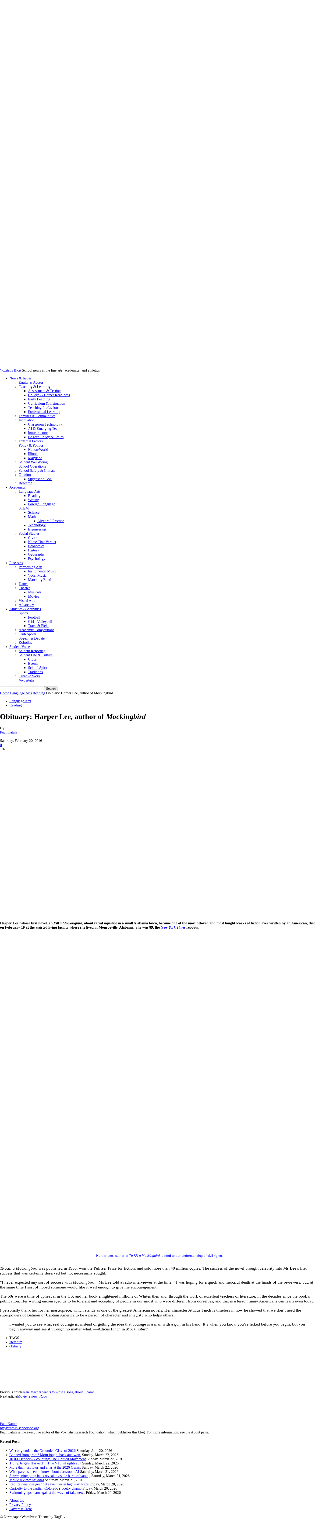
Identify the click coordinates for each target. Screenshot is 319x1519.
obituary (15, 1346)
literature (15, 1342)
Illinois (33, 454)
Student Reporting (32, 651)
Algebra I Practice (50, 521)
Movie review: (32, 1396)
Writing (33, 500)
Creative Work (29, 676)
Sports (23, 613)
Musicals (34, 592)
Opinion (25, 475)
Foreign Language (41, 504)
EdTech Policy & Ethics (46, 437)
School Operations (32, 466)
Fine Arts (16, 563)
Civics (32, 538)
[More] (75, 756)
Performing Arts (30, 567)
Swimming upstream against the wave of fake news (47, 1493)
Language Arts (29, 491)
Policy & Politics (31, 445)
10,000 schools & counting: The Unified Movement (47, 1459)
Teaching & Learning (34, 387)
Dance (23, 584)
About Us (16, 1500)
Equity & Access (31, 382)
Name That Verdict (42, 542)
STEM (24, 508)
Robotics (25, 642)
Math (32, 517)
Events (33, 663)
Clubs (32, 659)
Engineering (37, 529)
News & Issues (20, 378)
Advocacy (26, 605)
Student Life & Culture (36, 655)
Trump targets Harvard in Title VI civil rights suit (45, 1463)
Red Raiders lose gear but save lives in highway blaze (49, 1484)
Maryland (35, 458)
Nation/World (38, 449)
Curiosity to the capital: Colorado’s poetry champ (45, 1488)
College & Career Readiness (49, 395)
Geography (36, 554)
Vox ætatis (26, 680)
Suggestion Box (40, 479)
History (33, 550)
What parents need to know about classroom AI (44, 1472)
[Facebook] (7, 756)
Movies (33, 596)
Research (25, 483)
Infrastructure (38, 433)
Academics (17, 487)
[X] (24, 756)
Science (33, 512)
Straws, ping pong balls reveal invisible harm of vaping (49, 1476)
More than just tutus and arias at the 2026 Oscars (45, 1467)
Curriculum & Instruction (46, 403)
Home (4, 693)
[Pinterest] (41, 756)
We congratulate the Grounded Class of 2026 (42, 1451)
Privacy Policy (20, 1505)
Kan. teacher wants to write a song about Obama (58, 1392)
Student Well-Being (33, 462)
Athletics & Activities (25, 609)
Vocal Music (37, 575)
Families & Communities (37, 416)
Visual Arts (27, 601)
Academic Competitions (36, 630)
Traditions (35, 672)
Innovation (27, 420)
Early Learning (39, 399)
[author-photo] (11, 1420)
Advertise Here (20, 1509)
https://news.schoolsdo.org (19, 1428)
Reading (34, 496)
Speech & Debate (32, 638)
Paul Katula (8, 732)
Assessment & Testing (44, 391)
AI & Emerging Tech (43, 429)
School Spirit (37, 668)
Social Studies (29, 533)
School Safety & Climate (37, 470)
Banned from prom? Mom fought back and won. (45, 1455)
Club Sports (27, 634)
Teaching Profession (43, 408)
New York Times (173, 927)
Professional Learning (44, 412)
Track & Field (38, 626)
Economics (36, 546)
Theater (24, 588)
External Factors (31, 441)
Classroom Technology (45, 424)
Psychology (36, 559)
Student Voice (19, 647)
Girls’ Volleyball (40, 621)
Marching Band (39, 580)
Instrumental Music (42, 571)
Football (34, 617)
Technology (37, 525)
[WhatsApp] (58, 756)
